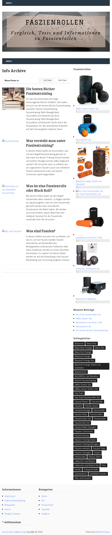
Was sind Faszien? (40, 230)
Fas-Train (79, 393)
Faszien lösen (91, 405)
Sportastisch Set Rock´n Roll (89, 237)
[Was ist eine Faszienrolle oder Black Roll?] (13, 196)
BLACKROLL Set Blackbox (86, 376)
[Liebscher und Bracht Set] (87, 265)
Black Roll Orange (83, 352)
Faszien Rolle (81, 414)
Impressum (10, 496)
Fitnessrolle (80, 456)
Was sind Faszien (83, 478)
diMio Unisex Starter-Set (87, 108)
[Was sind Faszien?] (13, 241)
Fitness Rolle (94, 456)
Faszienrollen (96, 414)
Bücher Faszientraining (85, 380)
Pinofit (78, 469)
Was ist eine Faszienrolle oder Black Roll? (46, 188)
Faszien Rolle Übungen (85, 427)
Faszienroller (100, 418)
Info (43, 500)
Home (7, 509)
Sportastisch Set (83, 139)
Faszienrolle (99, 410)
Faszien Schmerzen (84, 431)
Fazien (97, 452)
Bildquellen (10, 505)
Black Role (91, 343)
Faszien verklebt (82, 448)
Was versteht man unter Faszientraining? (46, 143)
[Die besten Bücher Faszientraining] (13, 99)
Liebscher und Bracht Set (87, 268)
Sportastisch (81, 473)
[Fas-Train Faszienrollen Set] (89, 191)
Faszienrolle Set (82, 422)
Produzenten (47, 505)
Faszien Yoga (99, 448)
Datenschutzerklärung (15, 500)
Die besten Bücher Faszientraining (40, 91)
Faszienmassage (82, 410)
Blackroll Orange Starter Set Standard (88, 366)
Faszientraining (82, 435)
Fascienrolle (97, 401)
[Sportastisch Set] (87, 136)
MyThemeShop (102, 531)
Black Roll (99, 347)
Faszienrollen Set (83, 418)
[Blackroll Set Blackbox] (93, 296)
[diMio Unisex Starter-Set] (93, 105)
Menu (9, 2)
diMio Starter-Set (84, 318)
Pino (104, 465)
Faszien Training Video (85, 439)
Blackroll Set (80, 372)
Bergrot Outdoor (12, 513)
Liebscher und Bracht (85, 461)
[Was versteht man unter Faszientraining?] (13, 150)
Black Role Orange (83, 347)
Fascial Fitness (81, 401)
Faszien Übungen (83, 452)
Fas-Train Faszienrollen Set (88, 194)
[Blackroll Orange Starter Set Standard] (93, 178)
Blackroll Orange (82, 356)
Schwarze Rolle (91, 469)
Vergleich (45, 513)
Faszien (78, 405)
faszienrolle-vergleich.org (13, 531)
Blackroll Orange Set (84, 360)
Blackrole (79, 343)
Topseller (45, 509)
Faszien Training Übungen (87, 444)
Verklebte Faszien (98, 473)
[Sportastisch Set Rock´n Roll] (90, 234)
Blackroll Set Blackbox (86, 298)
